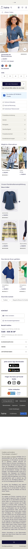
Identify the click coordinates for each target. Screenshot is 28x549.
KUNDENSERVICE (7, 342)
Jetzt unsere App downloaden (14, 362)
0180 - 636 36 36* (8, 332)
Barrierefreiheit (6, 405)
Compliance (22, 405)
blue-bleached (5, 68)
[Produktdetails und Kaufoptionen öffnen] (16, 209)
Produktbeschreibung (8, 115)
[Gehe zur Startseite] (6, 7)
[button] (2, 7)
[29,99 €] (9, 157)
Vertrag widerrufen (8, 401)
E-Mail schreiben (8, 316)
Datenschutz (23, 401)
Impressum (15, 405)
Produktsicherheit (7, 134)
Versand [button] (11, 61)
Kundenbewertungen (8, 138)
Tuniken (11, 12)
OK (14, 542)
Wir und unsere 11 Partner (9, 456)
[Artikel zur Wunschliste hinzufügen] (24, 84)
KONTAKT (4, 311)
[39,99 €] (9, 272)
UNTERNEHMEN (6, 352)
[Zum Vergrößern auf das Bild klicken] (25, 49)
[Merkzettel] (22, 7)
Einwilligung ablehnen (7, 546)
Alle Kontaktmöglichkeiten (12, 320)
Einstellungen (22, 546)
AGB (16, 401)
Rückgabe (5, 124)
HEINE (3, 347)
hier (23, 478)
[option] (2, 65)
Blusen (7, 12)
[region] (14, 499)
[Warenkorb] (26, 7)
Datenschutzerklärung (7, 536)
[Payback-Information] (23, 413)
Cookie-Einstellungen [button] (14, 409)
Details (4, 120)
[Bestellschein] (19, 7)
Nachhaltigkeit (6, 129)
